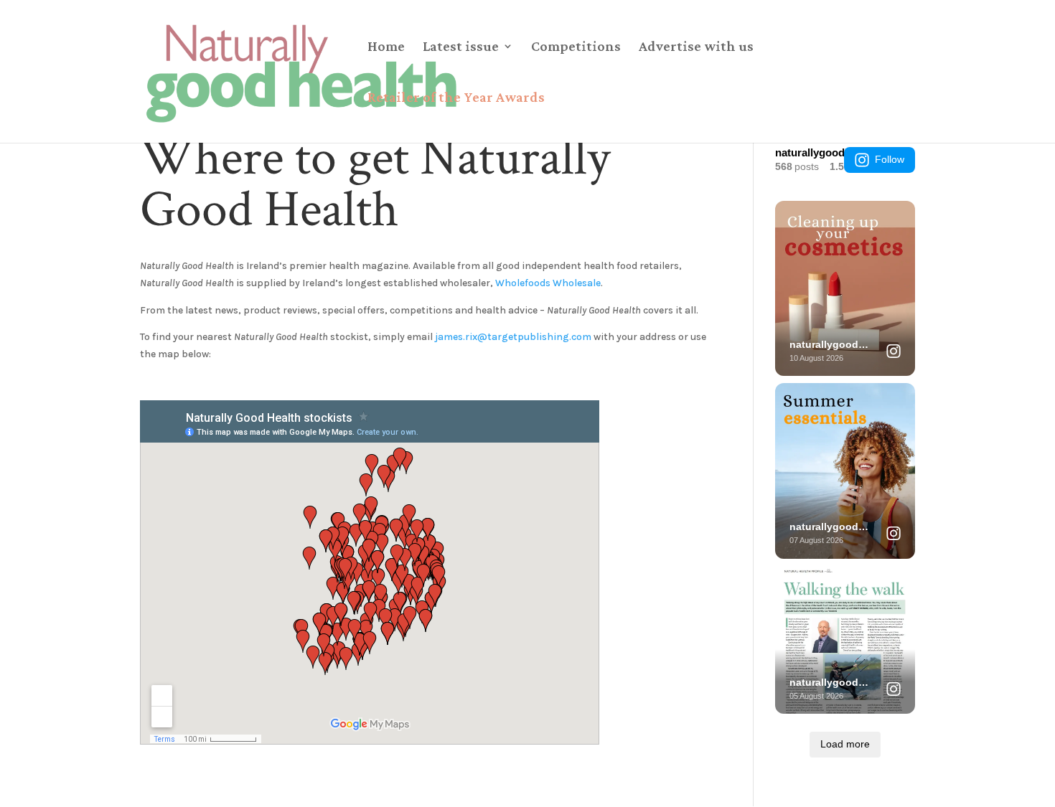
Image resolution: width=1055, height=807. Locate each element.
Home (386, 47)
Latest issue (461, 47)
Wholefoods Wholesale (548, 283)
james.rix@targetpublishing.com (513, 337)
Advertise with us (696, 47)
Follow (889, 159)
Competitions (576, 47)
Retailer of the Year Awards (456, 98)
